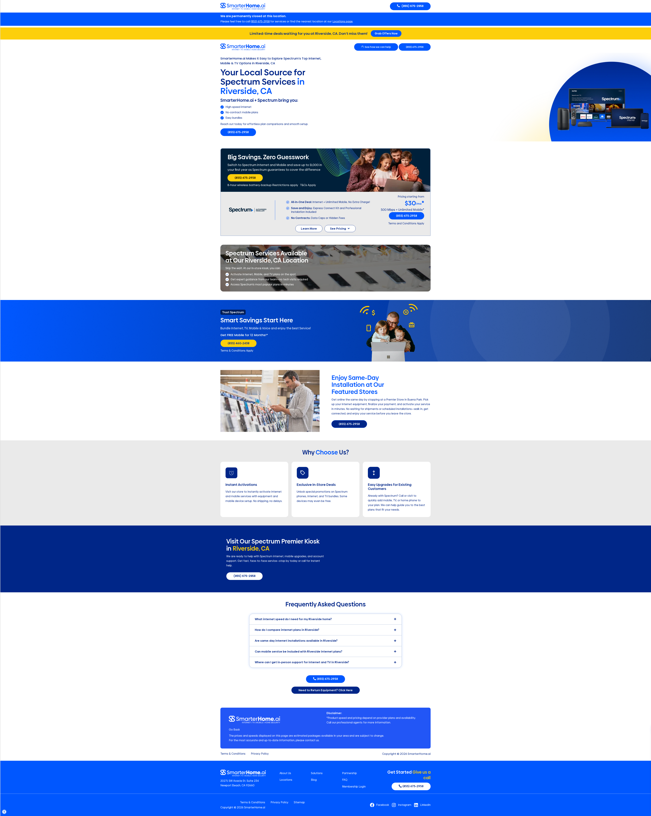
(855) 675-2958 (260, 21)
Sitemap (299, 802)
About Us (285, 773)
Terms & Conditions (232, 753)
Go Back (234, 730)
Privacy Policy (260, 753)
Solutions (317, 773)
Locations (286, 779)
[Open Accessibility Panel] (4, 811)
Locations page (342, 21)
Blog (314, 779)
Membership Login (354, 786)
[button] (233, 312)
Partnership (349, 773)
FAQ (344, 779)
